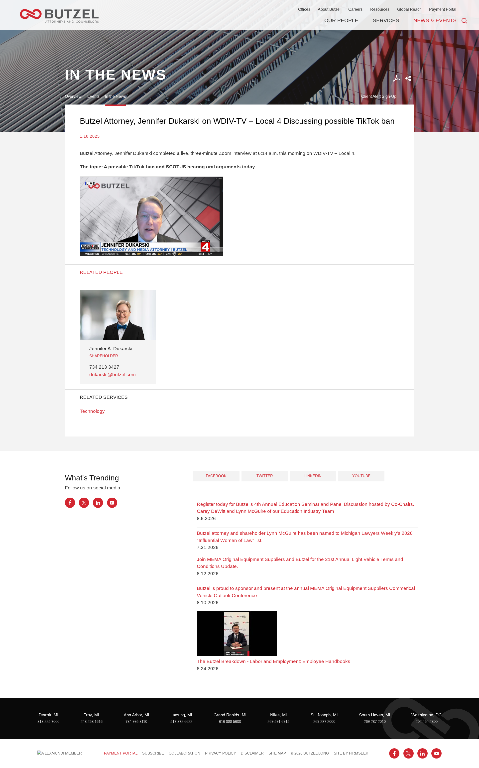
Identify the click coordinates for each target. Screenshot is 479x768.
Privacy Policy (220, 753)
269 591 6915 (278, 722)
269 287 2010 (375, 722)
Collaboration (184, 753)
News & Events (435, 20)
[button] (408, 78)
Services (386, 20)
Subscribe (153, 753)
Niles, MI (278, 715)
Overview (73, 96)
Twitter (264, 476)
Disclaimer (252, 753)
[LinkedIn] (98, 503)
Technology (92, 411)
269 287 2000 (324, 722)
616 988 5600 (230, 722)
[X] (84, 503)
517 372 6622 (181, 722)
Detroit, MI (48, 715)
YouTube (361, 476)
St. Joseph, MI (324, 715)
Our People (341, 20)
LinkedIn (313, 476)
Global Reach (409, 9)
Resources (379, 9)
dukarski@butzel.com (112, 374)
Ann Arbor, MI (136, 715)
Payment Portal (442, 9)
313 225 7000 (48, 722)
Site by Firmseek (351, 753)
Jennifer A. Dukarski (110, 348)
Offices (304, 9)
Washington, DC (426, 715)
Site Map (277, 753)
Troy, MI (91, 715)
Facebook (216, 476)
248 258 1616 (92, 722)
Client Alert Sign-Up (378, 96)
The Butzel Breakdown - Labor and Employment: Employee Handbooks (273, 661)
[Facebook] (70, 503)
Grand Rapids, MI (230, 715)
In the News (115, 96)
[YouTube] (112, 503)
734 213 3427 (104, 367)
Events (93, 96)
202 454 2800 (427, 722)
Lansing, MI (181, 715)
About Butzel (329, 9)
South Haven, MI (374, 715)
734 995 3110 (136, 722)
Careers (355, 9)
